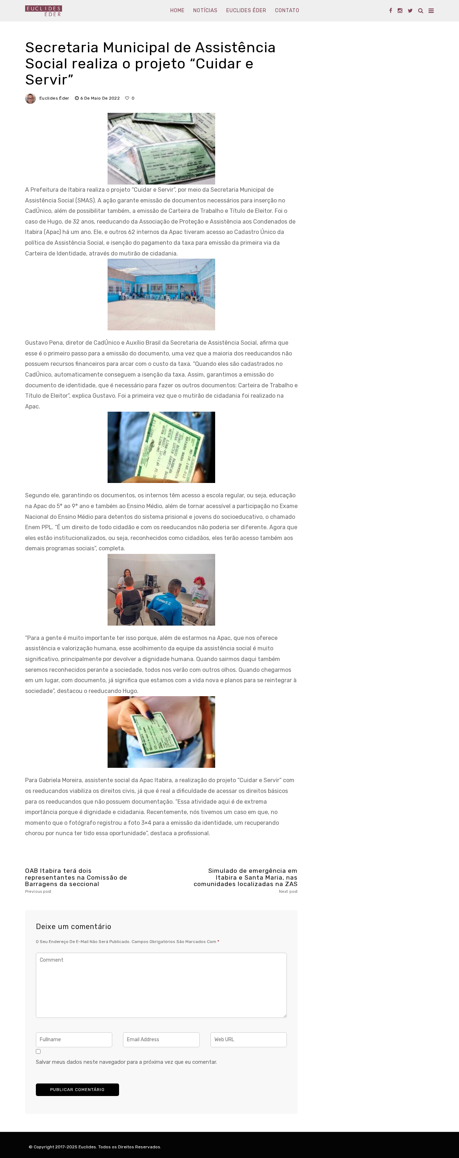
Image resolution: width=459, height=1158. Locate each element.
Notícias (205, 11)
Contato (287, 11)
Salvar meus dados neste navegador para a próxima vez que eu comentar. (126, 1062)
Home (177, 11)
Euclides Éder (246, 11)
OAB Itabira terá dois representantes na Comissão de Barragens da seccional (76, 880)
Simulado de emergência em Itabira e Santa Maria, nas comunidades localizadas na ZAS (246, 880)
